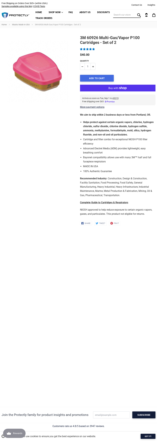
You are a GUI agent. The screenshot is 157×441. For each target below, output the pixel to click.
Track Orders (43, 18)
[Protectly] (16, 15)
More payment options (92, 107)
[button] (87, 49)
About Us (84, 12)
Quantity (84, 61)
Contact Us (136, 5)
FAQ (71, 12)
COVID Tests (39, 6)
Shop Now (55, 12)
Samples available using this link (17, 6)
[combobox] (127, 15)
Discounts (103, 12)
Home (38, 12)
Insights (151, 5)
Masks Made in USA (21, 24)
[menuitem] (38, 12)
